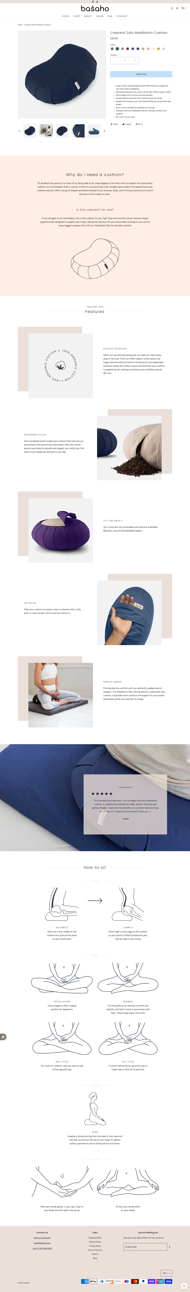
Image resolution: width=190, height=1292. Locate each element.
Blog (95, 1258)
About (88, 16)
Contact (122, 16)
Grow (99, 16)
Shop (76, 16)
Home (65, 16)
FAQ (110, 16)
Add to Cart (141, 74)
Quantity (113, 55)
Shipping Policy (95, 1238)
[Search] (171, 8)
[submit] (169, 1247)
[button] (19, 131)
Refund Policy (95, 1242)
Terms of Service (95, 1250)
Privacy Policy (95, 1246)
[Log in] (177, 8)
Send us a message (42, 1238)
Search (95, 1254)
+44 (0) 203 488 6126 (42, 1248)
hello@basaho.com (42, 1243)
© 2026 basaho (23, 1283)
